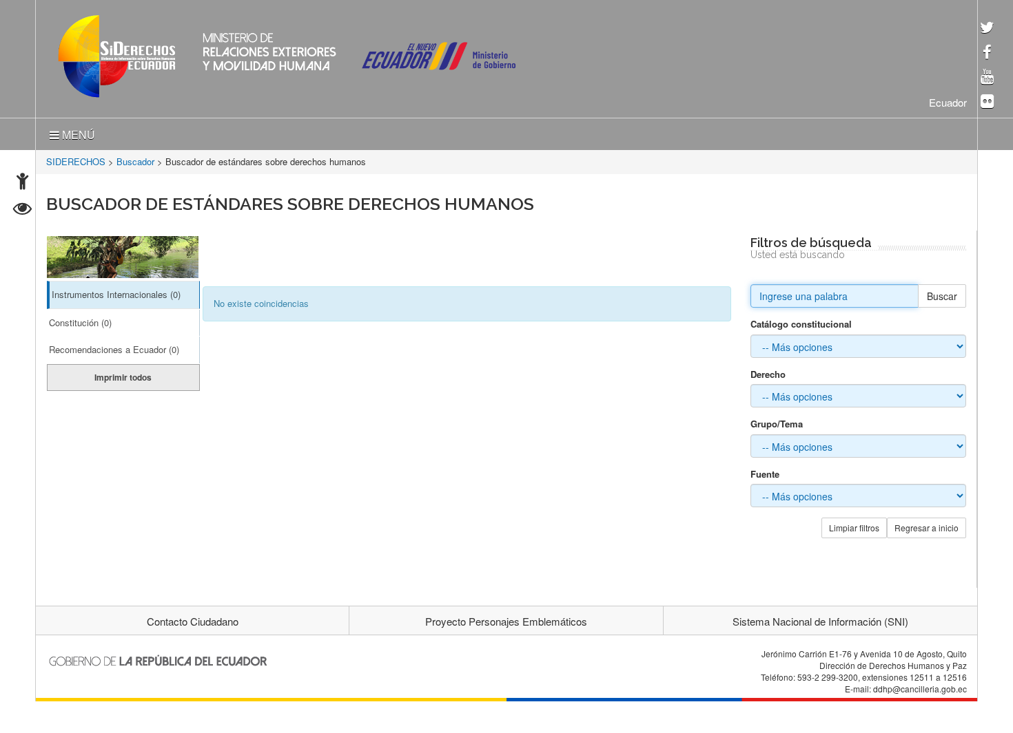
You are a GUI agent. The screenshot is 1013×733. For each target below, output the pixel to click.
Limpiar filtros (854, 525)
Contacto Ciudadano (192, 618)
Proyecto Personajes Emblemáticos (506, 618)
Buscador (135, 158)
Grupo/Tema (776, 421)
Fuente (764, 471)
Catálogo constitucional (801, 321)
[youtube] (987, 77)
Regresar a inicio (926, 525)
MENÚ (77, 132)
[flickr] (987, 102)
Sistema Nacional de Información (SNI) (820, 618)
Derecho (768, 371)
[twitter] (987, 28)
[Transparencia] (22, 210)
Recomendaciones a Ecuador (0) (114, 346)
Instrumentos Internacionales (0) (116, 291)
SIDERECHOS (75, 158)
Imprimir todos (123, 374)
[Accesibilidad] (22, 183)
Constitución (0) (80, 319)
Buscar (942, 293)
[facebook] (987, 53)
